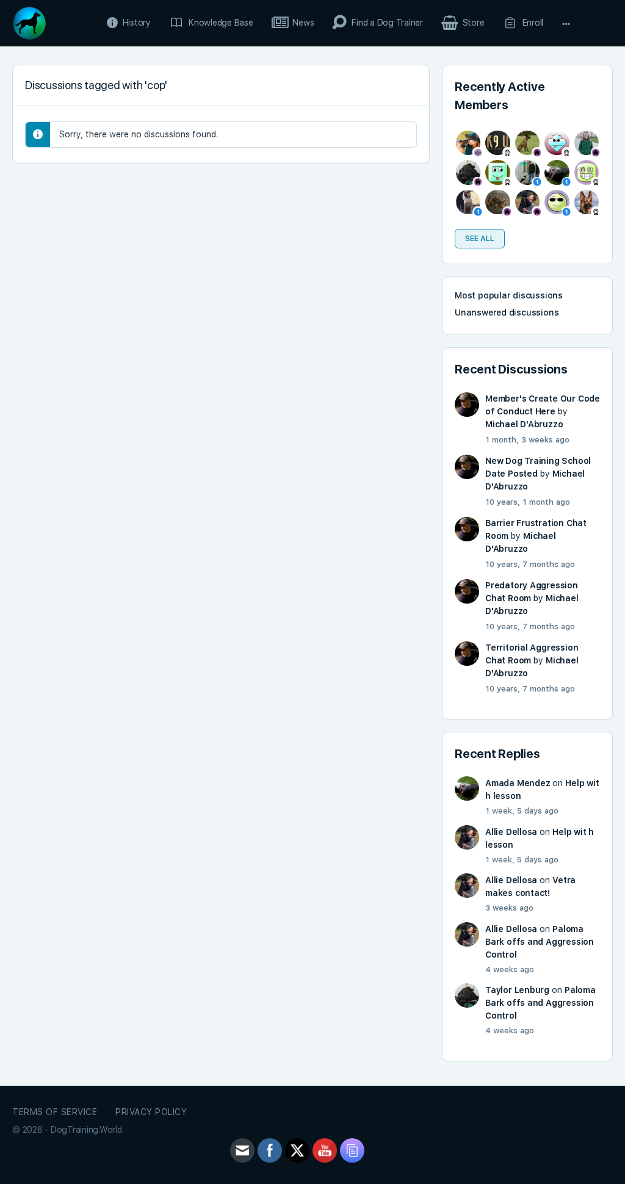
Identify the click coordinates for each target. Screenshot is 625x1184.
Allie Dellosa (511, 832)
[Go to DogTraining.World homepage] (29, 22)
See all (479, 238)
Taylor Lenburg (517, 990)
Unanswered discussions (506, 312)
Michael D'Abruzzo (524, 424)
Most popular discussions (509, 295)
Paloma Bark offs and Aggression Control (539, 941)
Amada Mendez (517, 783)
